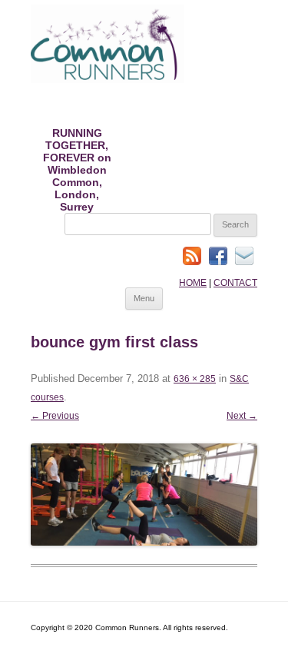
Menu (144, 298)
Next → (242, 415)
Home (193, 282)
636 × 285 (195, 378)
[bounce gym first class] (144, 494)
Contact (235, 282)
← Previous (55, 415)
